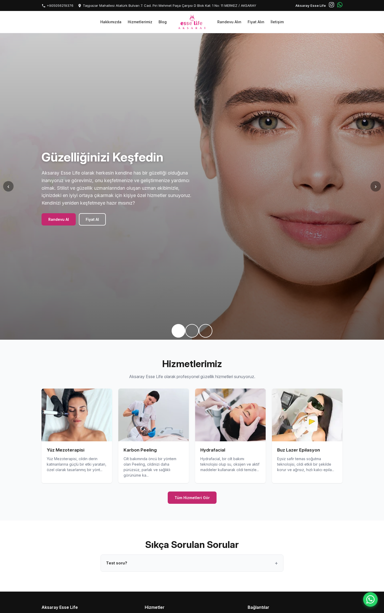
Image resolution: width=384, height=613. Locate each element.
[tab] (178, 331)
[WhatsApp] (339, 5)
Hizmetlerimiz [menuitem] (140, 22)
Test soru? (116, 562)
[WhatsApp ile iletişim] (370, 599)
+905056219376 (59, 5)
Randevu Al (58, 219)
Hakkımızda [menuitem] (110, 22)
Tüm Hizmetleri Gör (192, 497)
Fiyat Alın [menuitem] (256, 22)
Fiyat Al (92, 219)
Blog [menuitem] (163, 22)
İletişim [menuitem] (277, 22)
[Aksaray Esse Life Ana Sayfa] (192, 22)
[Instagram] (331, 5)
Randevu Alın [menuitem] (229, 22)
